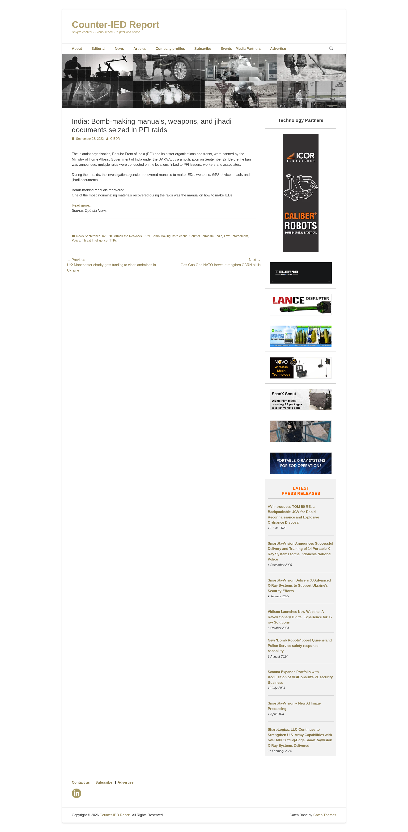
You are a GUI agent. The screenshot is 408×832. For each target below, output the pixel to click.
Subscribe (202, 49)
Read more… (82, 205)
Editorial (98, 49)
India (219, 236)
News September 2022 (91, 236)
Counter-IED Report (115, 24)
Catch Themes (324, 815)
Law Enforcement (236, 236)
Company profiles (170, 49)
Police (76, 240)
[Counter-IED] (204, 106)
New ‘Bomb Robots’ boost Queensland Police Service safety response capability (300, 645)
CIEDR (115, 138)
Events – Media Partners (241, 49)
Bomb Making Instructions (169, 236)
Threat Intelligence (94, 240)
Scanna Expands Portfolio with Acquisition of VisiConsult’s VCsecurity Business (300, 677)
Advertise (278, 49)
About (77, 49)
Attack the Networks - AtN (132, 236)
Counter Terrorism (201, 236)
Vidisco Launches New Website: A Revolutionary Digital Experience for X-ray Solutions (300, 617)
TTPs (113, 240)
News (119, 49)
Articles (139, 49)
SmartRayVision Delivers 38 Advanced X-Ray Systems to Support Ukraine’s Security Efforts (299, 585)
